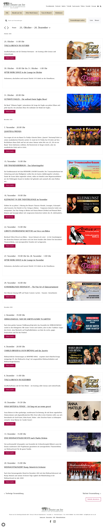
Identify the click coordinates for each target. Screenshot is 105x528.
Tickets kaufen (10, 58)
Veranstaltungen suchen (77, 20)
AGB (54, 517)
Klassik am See (17, 13)
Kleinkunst (58, 13)
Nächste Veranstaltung (91, 493)
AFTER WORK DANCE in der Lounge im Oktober (23, 73)
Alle (7, 13)
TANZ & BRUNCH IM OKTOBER (16, 46)
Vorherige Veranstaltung (15, 493)
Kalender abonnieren (93, 499)
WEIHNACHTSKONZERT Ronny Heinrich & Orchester (25, 467)
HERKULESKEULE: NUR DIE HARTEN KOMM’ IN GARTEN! (27, 319)
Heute (14, 28)
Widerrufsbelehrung (60, 517)
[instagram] (54, 521)
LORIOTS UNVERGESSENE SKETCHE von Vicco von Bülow (27, 231)
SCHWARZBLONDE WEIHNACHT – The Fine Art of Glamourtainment (31, 287)
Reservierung (9, 216)
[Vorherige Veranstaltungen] (5, 28)
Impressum (42, 517)
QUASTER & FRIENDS (12, 132)
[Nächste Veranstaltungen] (8, 28)
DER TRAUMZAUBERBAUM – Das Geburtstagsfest (24, 166)
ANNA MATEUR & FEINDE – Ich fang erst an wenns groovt (27, 407)
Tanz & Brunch (46, 13)
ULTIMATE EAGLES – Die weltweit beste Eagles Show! (25, 99)
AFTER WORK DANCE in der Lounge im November (24, 260)
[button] (100, 4)
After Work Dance (32, 13)
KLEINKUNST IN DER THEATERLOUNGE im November (25, 200)
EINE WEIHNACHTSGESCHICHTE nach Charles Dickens (25, 438)
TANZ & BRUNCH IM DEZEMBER (17, 380)
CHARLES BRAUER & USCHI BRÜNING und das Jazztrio (26, 351)
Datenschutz (49, 517)
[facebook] (50, 521)
